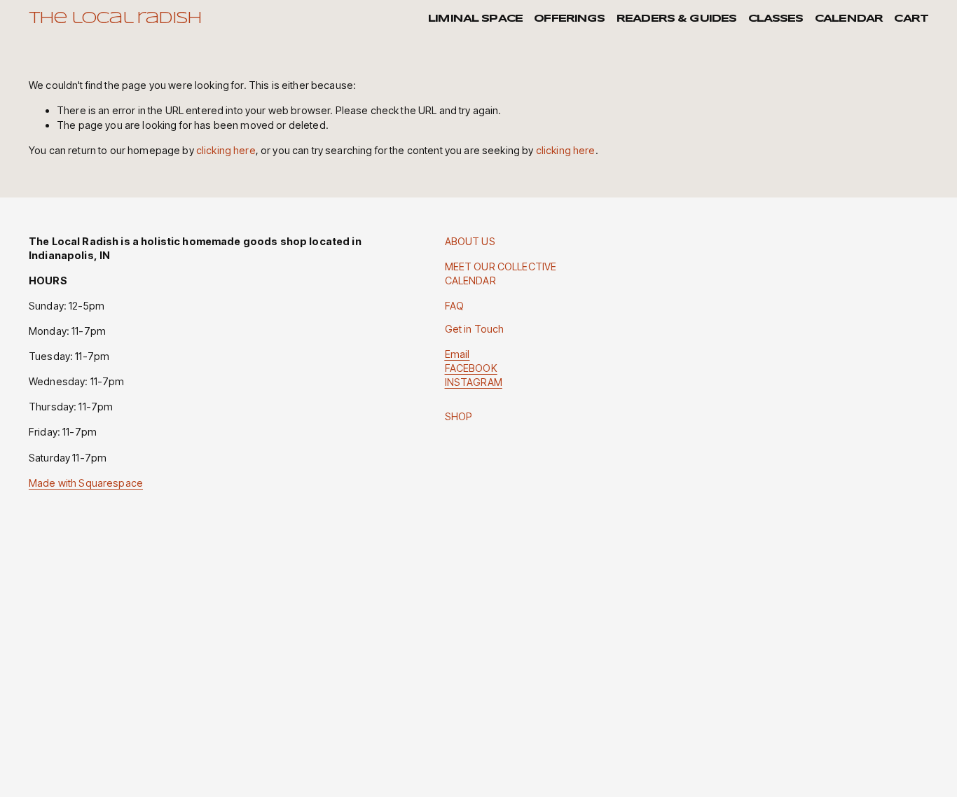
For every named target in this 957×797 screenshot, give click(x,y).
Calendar (849, 19)
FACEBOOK (471, 368)
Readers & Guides (676, 19)
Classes (776, 19)
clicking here (226, 150)
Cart (911, 19)
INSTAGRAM (473, 382)
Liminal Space (475, 19)
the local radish (115, 19)
